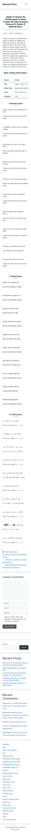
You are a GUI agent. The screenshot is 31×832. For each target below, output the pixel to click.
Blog (4, 747)
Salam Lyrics (7, 805)
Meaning (6, 770)
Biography (6, 744)
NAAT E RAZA (7, 776)
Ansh (4, 726)
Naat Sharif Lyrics (11, 552)
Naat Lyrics (6, 779)
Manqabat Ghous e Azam (11, 761)
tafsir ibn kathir (8, 811)
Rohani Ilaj (6, 802)
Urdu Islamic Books (9, 819)
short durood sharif (9, 808)
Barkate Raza (10, 4)
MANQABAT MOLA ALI (10, 767)
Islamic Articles (8, 756)
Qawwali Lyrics (8, 793)
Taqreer (5, 813)
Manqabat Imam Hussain (11, 764)
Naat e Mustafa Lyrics (18, 722)
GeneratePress (15, 829)
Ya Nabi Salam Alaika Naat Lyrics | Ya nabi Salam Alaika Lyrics (15, 705)
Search (5, 644)
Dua (4, 753)
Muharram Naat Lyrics (10, 773)
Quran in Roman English (11, 799)
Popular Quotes (8, 790)
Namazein (6, 703)
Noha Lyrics (7, 787)
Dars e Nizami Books (10, 750)
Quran (5, 796)
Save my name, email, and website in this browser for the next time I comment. (15, 619)
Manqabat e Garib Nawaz (11, 759)
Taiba (8, 151)
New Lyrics (6, 785)
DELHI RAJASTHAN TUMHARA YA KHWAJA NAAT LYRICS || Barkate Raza (15, 715)
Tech (4, 816)
